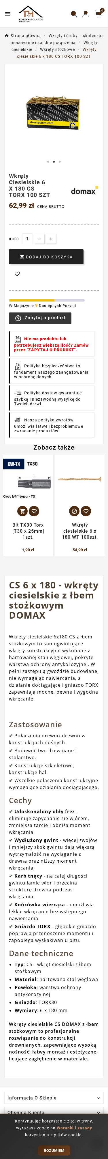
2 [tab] (54, 162)
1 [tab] (48, 162)
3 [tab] (60, 162)
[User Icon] (85, 14)
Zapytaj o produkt (40, 318)
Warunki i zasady (74, 1128)
